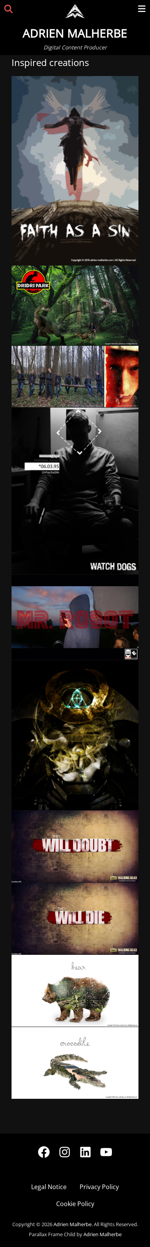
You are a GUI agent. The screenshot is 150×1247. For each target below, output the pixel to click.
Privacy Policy (99, 1187)
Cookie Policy (75, 1204)
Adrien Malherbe (75, 33)
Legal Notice (49, 1187)
